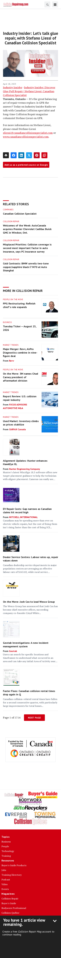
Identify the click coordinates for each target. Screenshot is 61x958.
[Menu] (55, 4)
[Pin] (37, 155)
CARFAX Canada (17, 429)
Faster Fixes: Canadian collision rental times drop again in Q (29, 692)
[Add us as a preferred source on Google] (44, 155)
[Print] (6, 155)
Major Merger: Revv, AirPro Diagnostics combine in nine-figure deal (20, 352)
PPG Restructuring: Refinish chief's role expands (19, 305)
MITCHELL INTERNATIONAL (23, 517)
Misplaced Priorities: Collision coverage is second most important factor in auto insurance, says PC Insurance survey (27, 248)
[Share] (14, 155)
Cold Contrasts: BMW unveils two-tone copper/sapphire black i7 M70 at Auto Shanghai (26, 267)
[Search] (47, 4)
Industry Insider (12, 87)
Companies (8, 209)
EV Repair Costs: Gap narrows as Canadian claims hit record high (27, 510)
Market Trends (11, 345)
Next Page (34, 717)
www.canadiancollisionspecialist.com (26, 136)
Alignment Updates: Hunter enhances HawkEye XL (25, 462)
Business (7, 322)
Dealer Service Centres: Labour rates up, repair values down (30, 558)
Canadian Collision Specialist (20, 213)
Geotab (13, 651)
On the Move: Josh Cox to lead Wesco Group (29, 601)
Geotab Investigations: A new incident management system (25, 644)
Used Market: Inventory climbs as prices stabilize (21, 422)
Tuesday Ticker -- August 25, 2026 (19, 328)
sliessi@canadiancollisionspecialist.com (28, 133)
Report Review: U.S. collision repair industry (19, 398)
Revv (11, 360)
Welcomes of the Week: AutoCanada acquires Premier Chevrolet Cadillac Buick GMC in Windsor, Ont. (27, 229)
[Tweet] (29, 155)
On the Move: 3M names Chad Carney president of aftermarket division (20, 377)
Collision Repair (11, 221)
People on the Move (13, 299)
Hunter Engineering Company (24, 468)
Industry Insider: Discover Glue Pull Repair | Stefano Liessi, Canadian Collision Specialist (29, 91)
